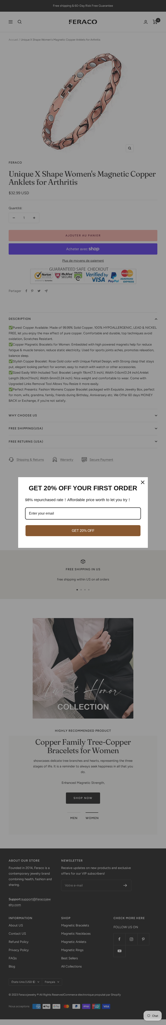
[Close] (142, 482)
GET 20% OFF (83, 530)
